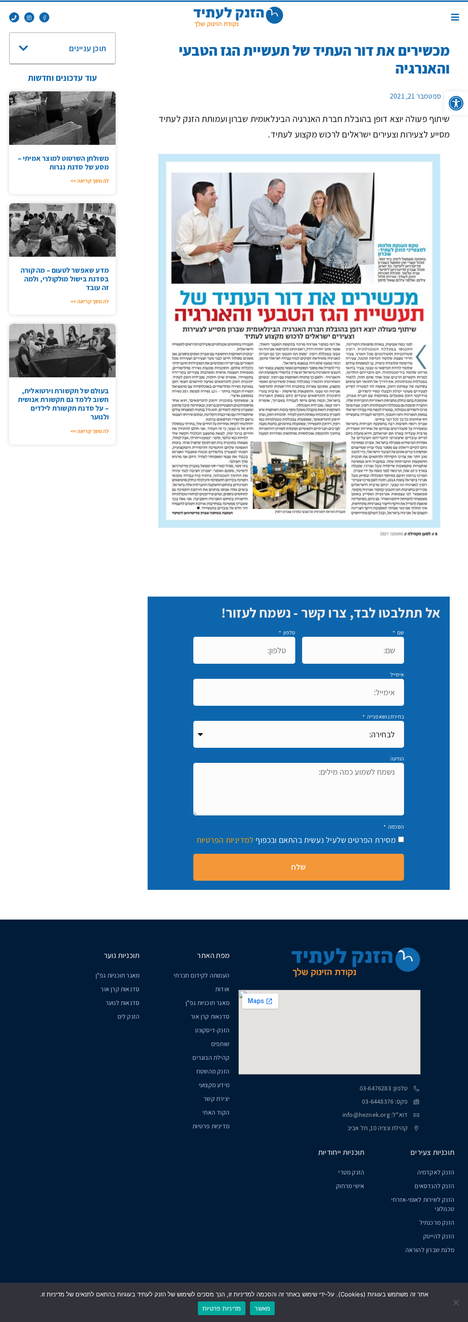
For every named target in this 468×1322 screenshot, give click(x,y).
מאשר (262, 1308)
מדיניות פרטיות (210, 1126)
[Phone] (14, 17)
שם (400, 632)
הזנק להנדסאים (434, 1186)
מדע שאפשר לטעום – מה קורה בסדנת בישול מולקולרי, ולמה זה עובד (65, 278)
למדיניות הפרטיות (225, 840)
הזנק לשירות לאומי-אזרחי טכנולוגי (422, 1204)
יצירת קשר (216, 1099)
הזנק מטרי (351, 1172)
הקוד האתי (215, 1112)
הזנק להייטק (438, 1236)
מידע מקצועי (214, 1085)
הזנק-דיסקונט (212, 1030)
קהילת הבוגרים (210, 1057)
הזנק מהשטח (213, 1071)
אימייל (397, 674)
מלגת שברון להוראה (429, 1250)
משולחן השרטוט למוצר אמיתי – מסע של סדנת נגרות (63, 162)
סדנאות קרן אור (210, 1016)
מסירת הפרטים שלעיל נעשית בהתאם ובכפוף (296, 840)
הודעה (397, 758)
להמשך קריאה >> (89, 180)
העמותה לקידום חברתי (201, 975)
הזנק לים (128, 1016)
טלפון (288, 632)
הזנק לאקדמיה (435, 1172)
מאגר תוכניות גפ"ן (207, 1003)
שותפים (220, 1044)
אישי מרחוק (350, 1186)
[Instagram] (29, 17)
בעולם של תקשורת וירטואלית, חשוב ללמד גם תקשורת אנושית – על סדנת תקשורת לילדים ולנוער (63, 404)
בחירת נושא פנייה (385, 716)
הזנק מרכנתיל (437, 1222)
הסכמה (395, 826)
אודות (222, 989)
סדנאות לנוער (122, 1003)
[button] (456, 103)
